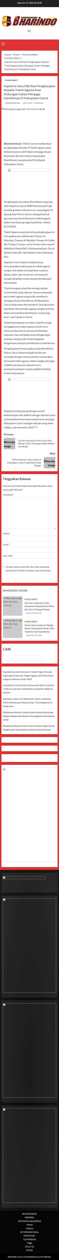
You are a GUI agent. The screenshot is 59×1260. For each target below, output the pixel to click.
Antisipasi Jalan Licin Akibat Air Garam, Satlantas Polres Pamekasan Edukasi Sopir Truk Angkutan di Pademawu (27, 702)
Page (29, 1242)
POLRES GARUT (11, 80)
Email (6, 544)
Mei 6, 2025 (28, 103)
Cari (7, 649)
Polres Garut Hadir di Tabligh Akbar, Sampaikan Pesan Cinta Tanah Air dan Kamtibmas (39, 628)
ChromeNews (30, 1256)
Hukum (29, 1228)
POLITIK (29, 1246)
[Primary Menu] (3, 43)
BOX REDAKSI (29, 1213)
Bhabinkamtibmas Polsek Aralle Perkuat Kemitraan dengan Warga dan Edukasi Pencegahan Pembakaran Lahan (29, 716)
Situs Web (8, 555)
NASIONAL (29, 1235)
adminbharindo (12, 103)
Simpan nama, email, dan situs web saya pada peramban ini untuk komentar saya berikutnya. (28, 568)
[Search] (56, 43)
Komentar (8, 494)
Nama (6, 533)
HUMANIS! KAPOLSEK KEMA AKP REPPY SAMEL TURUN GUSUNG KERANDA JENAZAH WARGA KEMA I (28, 689)
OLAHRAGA (29, 1239)
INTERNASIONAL (29, 1232)
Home (29, 1224)
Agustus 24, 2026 (34, 613)
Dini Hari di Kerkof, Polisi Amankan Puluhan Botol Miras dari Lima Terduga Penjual (39, 606)
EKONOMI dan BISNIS (29, 1221)
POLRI (29, 1250)
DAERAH (29, 1217)
